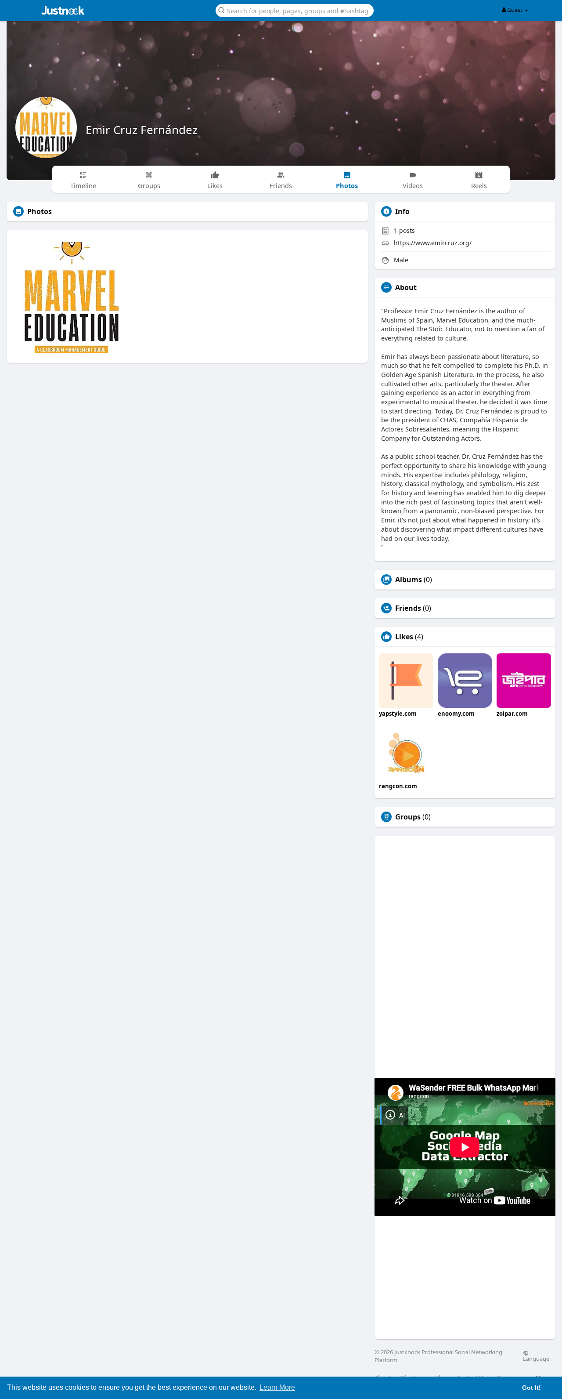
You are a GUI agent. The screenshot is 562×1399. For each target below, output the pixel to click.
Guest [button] (515, 10)
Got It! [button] (531, 1387)
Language (536, 1358)
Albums (408, 579)
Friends (408, 608)
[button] (295, 10)
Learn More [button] (277, 1387)
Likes (404, 636)
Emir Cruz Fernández (142, 130)
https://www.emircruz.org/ (433, 243)
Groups (408, 816)
